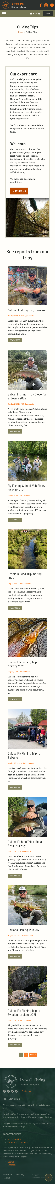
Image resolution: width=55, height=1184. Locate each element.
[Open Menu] (4, 14)
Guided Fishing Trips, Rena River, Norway (25, 843)
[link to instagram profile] (46, 5)
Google (11, 1161)
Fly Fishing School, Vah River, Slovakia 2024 (26, 487)
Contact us (26, 1091)
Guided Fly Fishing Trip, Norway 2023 (23, 664)
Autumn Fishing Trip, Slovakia (26, 310)
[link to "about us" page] (52, 5)
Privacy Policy (14, 1139)
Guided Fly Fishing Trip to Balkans (24, 755)
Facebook (12, 1164)
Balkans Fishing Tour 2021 (24, 930)
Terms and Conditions (18, 1142)
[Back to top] (48, 1177)
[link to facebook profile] (40, 5)
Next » (33, 1054)
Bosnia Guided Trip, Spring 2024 (25, 576)
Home (20, 32)
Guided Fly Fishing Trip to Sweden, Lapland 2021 (24, 1012)
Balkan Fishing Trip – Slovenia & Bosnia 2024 (27, 396)
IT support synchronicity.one (38, 1176)
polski (48, 14)
